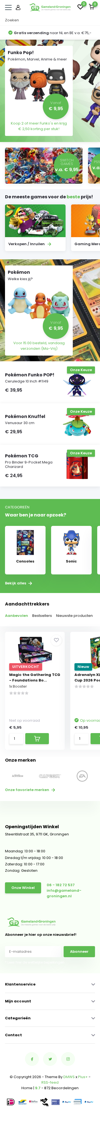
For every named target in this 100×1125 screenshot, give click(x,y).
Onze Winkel (23, 887)
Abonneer (79, 951)
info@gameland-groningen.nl (64, 893)
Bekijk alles (16, 583)
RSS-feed (50, 1082)
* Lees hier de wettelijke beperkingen (34, 962)
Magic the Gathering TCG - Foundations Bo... (34, 677)
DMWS (69, 1077)
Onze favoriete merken (27, 789)
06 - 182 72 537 (61, 885)
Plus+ (83, 1077)
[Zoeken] (92, 20)
